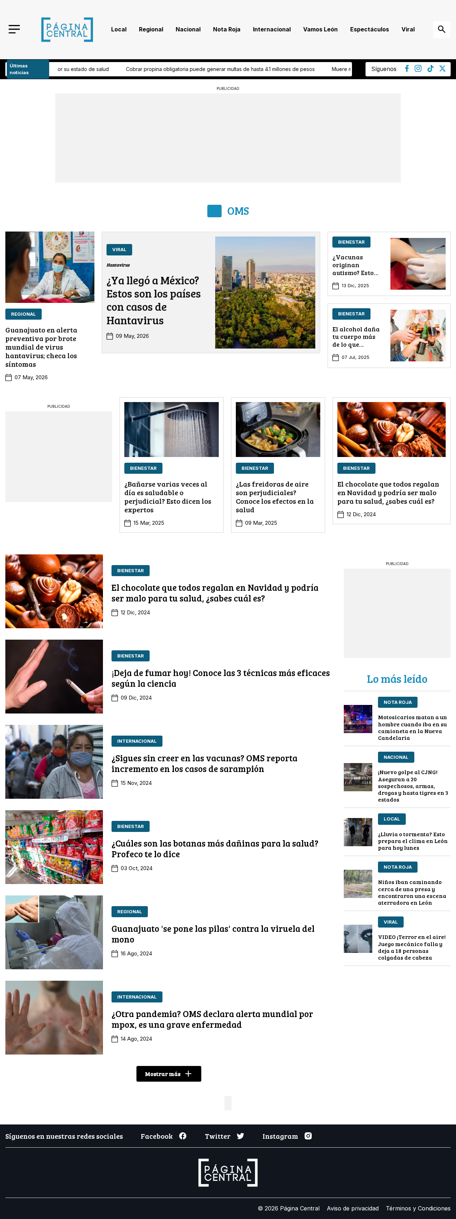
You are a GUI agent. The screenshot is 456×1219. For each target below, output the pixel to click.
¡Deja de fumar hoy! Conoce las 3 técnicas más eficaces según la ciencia (221, 677)
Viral (408, 29)
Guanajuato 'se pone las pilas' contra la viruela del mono (213, 933)
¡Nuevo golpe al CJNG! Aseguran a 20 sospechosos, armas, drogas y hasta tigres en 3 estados (413, 785)
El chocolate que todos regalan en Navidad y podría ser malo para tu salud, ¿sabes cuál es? (388, 492)
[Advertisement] (58, 456)
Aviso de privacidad (353, 1208)
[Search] (441, 29)
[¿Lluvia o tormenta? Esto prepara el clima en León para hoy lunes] (358, 832)
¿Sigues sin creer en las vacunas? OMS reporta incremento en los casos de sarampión (204, 763)
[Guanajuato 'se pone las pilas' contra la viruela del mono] (54, 932)
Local (118, 29)
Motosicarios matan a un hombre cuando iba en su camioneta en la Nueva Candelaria (412, 727)
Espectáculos (369, 29)
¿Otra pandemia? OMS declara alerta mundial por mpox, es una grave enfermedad (212, 1018)
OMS (238, 210)
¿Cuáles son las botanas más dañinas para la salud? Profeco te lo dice (215, 848)
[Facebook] (407, 69)
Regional (151, 29)
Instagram (280, 1136)
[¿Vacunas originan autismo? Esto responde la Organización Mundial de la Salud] (418, 264)
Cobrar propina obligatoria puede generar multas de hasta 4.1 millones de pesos (152, 69)
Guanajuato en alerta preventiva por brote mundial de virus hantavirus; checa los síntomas (41, 347)
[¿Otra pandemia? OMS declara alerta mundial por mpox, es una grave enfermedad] (54, 1018)
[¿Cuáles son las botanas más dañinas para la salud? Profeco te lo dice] (54, 847)
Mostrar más (163, 1073)
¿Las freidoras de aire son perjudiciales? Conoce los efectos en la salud (275, 496)
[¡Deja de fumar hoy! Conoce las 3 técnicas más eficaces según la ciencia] (54, 676)
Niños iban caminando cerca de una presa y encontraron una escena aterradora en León (412, 892)
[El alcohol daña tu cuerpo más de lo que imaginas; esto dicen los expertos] (418, 335)
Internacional (272, 29)
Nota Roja (226, 29)
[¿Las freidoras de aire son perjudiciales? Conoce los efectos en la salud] (278, 429)
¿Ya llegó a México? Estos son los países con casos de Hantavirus (154, 300)
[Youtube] (418, 69)
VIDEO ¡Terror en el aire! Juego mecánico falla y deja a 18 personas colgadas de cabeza (412, 947)
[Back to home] (67, 29)
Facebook (157, 1136)
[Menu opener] (14, 30)
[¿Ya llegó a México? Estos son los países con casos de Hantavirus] (265, 293)
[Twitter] (442, 69)
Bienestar (351, 242)
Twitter (217, 1136)
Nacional (188, 29)
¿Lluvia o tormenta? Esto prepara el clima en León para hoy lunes (413, 840)
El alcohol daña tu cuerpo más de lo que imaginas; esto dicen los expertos (356, 348)
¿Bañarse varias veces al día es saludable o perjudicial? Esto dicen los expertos (167, 496)
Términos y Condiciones (418, 1208)
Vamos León (320, 29)
